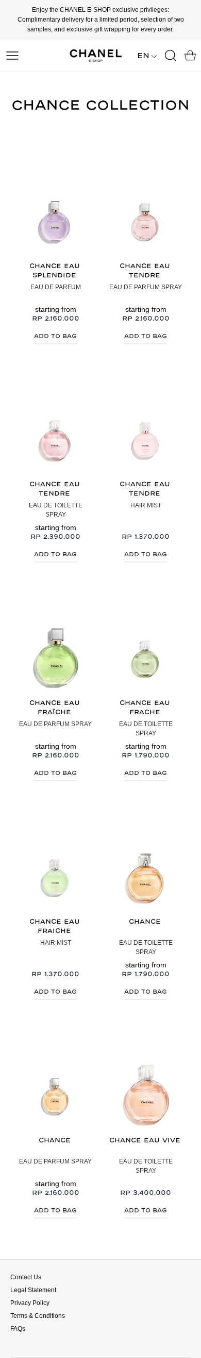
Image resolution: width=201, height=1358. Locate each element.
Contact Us (25, 1277)
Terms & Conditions (37, 1315)
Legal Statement (33, 1290)
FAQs (17, 1328)
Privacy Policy (29, 1303)
